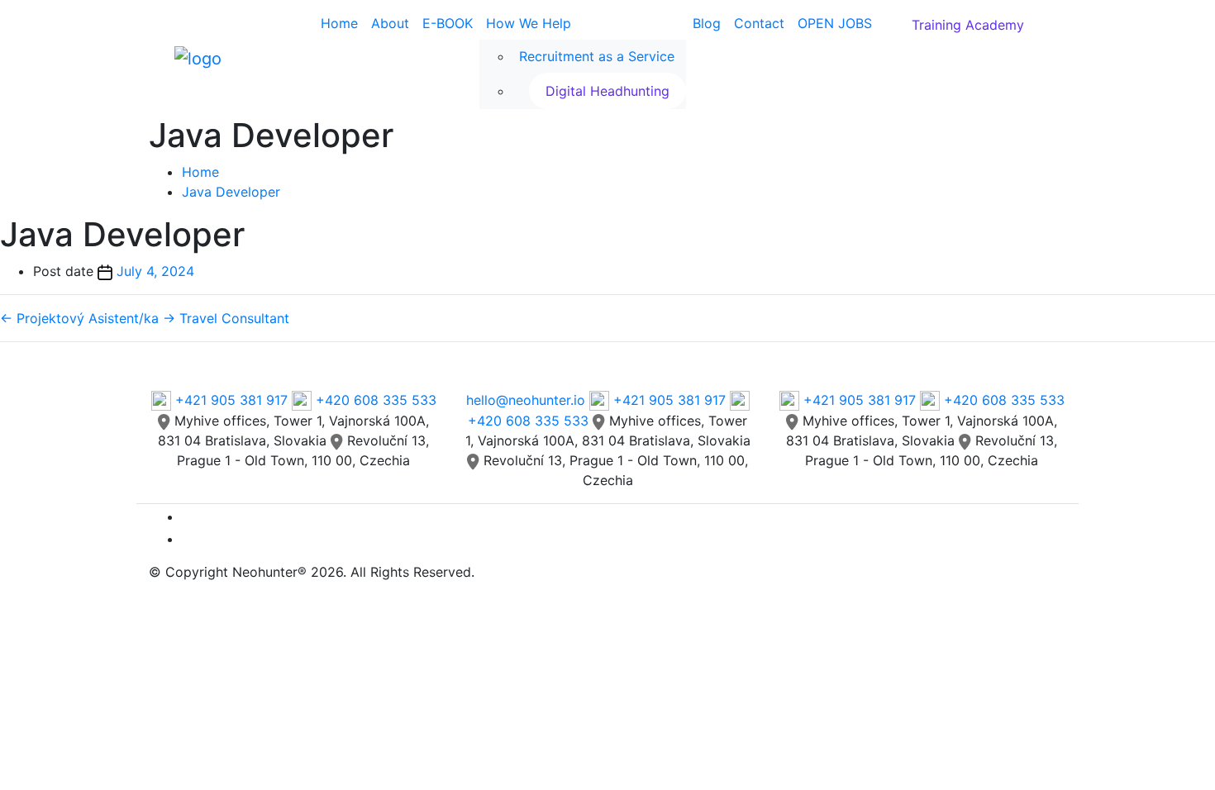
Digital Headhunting (607, 91)
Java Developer (231, 191)
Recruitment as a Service (596, 56)
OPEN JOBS (835, 23)
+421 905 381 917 (231, 400)
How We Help (528, 23)
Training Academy (968, 25)
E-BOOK (447, 23)
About (390, 23)
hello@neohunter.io (525, 400)
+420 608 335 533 (374, 400)
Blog (707, 23)
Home (339, 23)
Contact (759, 23)
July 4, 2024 (155, 271)
